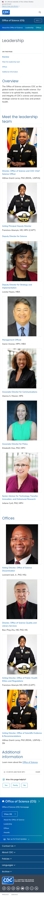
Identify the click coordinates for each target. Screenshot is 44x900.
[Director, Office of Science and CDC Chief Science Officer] (22, 147)
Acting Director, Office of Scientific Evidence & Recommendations (22, 734)
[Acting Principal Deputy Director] (22, 202)
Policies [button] (6, 858)
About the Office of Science (12, 27)
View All (8, 814)
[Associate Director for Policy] (22, 420)
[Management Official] (22, 316)
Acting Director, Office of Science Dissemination (17, 569)
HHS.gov (5, 894)
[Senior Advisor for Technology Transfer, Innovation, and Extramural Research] (22, 472)
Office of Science (30, 762)
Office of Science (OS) (13, 20)
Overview (5, 57)
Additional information (10, 72)
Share (38, 772)
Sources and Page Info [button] (15, 772)
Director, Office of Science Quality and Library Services (19, 624)
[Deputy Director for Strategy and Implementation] (22, 261)
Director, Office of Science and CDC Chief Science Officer (21, 172)
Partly (15, 785)
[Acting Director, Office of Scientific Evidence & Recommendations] (22, 709)
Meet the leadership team (11, 62)
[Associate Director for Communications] (22, 368)
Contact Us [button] (8, 846)
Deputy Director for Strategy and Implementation (17, 286)
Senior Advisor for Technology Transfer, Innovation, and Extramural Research (20, 497)
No (24, 785)
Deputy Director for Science (14, 236)
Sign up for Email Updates (17, 839)
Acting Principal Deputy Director (16, 226)
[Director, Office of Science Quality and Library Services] (22, 599)
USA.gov (14, 894)
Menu (37, 20)
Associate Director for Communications (19, 392)
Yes (6, 785)
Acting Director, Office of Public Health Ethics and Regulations (19, 679)
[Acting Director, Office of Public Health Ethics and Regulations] (22, 654)
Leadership (29, 27)
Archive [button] (6, 871)
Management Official (11, 339)
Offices (38, 27)
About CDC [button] (8, 852)
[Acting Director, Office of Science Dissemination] (22, 544)
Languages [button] (8, 865)
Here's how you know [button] (10, 6)
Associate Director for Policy (15, 444)
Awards (7, 832)
